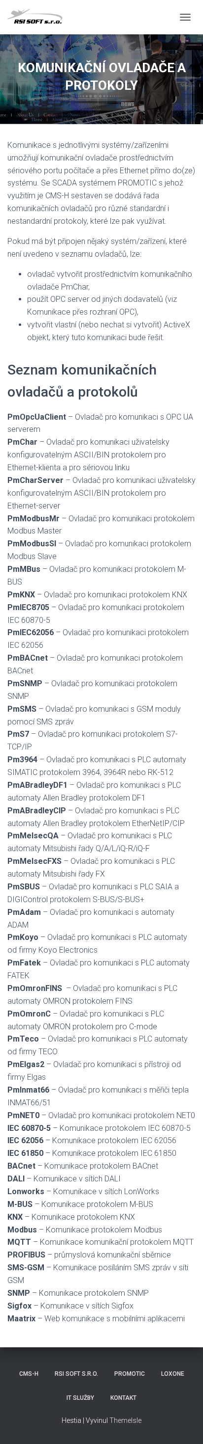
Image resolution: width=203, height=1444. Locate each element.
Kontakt (123, 1397)
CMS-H (28, 1373)
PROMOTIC (129, 1373)
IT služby (80, 1397)
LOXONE (172, 1373)
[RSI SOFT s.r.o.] (40, 17)
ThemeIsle (125, 1420)
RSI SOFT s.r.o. (76, 1373)
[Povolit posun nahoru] (183, 1424)
